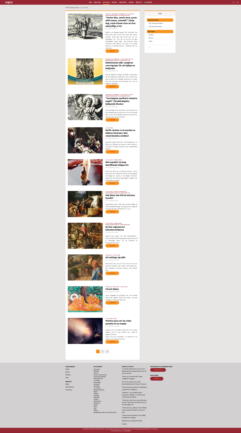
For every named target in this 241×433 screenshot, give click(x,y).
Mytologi (96, 371)
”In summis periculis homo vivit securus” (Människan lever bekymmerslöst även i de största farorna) (134, 371)
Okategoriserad (98, 378)
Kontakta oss (158, 369)
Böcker (151, 38)
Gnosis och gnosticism (100, 375)
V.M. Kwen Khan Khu (155, 26)
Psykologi (108, 255)
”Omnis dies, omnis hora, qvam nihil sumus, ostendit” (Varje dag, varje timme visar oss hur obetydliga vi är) (134, 402)
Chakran (96, 399)
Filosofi (108, 14)
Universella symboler (118, 14)
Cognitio (124, 424)
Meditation (97, 403)
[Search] (232, 2)
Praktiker (68, 375)
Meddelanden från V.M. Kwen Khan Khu (117, 15)
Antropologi (97, 382)
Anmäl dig (156, 378)
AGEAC (67, 384)
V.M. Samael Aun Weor (156, 23)
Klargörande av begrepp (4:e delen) (132, 421)
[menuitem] (148, 2)
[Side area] (236, 2)
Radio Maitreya (69, 387)
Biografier (97, 397)
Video (150, 41)
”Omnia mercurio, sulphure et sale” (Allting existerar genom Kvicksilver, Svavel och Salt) (134, 410)
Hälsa (95, 407)
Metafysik (116, 286)
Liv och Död (130, 14)
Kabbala (96, 394)
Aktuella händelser (120, 191)
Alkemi (95, 392)
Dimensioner (118, 160)
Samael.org (68, 390)
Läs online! (97, 380)
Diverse (96, 410)
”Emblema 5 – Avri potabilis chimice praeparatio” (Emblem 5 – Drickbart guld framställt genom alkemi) (133, 395)
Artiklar (151, 35)
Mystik (131, 59)
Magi (115, 318)
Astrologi (96, 395)
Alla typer (151, 31)
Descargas (97, 369)
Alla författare (153, 20)
